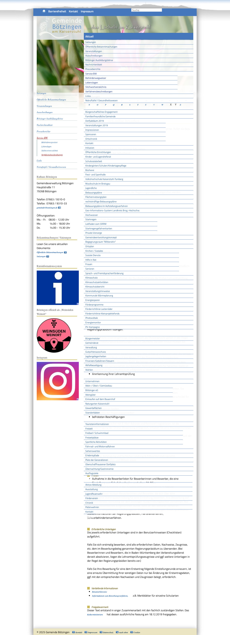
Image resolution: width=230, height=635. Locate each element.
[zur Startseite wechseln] (60, 38)
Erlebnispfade (92, 455)
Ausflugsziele (91, 473)
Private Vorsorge (93, 233)
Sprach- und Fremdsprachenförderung (104, 273)
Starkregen (90, 219)
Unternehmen (92, 381)
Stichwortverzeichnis (95, 87)
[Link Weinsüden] (56, 351)
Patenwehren (92, 507)
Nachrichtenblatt (93, 64)
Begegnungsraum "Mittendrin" (100, 241)
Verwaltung (91, 347)
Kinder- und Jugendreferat (98, 156)
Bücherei (89, 170)
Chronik (89, 502)
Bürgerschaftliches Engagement (101, 112)
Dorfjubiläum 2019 (94, 120)
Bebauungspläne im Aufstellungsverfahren (106, 206)
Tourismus (91, 418)
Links (88, 96)
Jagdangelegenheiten (95, 356)
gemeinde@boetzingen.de (47, 207)
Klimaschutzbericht (94, 286)
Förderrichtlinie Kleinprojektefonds (102, 313)
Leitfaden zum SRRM (95, 224)
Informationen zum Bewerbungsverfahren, (110, 595)
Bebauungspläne (93, 192)
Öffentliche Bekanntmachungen (101, 46)
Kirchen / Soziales (94, 251)
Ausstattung (91, 489)
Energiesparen (92, 300)
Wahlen (89, 369)
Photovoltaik (91, 318)
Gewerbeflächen (93, 408)
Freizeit (89, 428)
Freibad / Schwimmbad (96, 433)
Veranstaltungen (93, 51)
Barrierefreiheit (57, 11)
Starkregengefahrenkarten (98, 228)
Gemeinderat (91, 343)
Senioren (89, 268)
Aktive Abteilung (93, 484)
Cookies (137, 632)
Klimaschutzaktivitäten (96, 282)
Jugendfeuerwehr (94, 493)
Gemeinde (91, 106)
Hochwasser (91, 215)
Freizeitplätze (91, 437)
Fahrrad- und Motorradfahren (100, 446)
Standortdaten (92, 412)
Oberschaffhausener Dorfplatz (100, 464)
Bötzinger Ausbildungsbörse (99, 60)
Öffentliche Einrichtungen (98, 152)
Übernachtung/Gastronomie (99, 469)
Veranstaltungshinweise (97, 291)
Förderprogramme (94, 304)
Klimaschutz (91, 277)
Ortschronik (91, 139)
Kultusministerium (95, 614)
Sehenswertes (92, 451)
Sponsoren (90, 134)
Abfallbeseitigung (93, 365)
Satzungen (90, 42)
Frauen (88, 264)
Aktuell (89, 36)
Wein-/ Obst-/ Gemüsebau (98, 385)
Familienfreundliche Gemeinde (100, 116)
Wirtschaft (91, 375)
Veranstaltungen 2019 (96, 125)
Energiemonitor (93, 322)
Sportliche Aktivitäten (96, 442)
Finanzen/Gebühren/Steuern (99, 361)
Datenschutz (108, 632)
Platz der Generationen (96, 460)
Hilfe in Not (90, 259)
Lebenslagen (91, 82)
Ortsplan (89, 246)
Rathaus (90, 333)
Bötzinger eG (91, 390)
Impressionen (92, 130)
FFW (87, 479)
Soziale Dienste (93, 255)
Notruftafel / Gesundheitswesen (101, 100)
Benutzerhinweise (99, 591)
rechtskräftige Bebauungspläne (101, 201)
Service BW (91, 73)
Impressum (87, 11)
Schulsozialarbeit (93, 161)
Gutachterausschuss (95, 351)
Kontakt (73, 11)
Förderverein (91, 498)
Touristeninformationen (97, 424)
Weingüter (90, 394)
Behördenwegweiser (95, 78)
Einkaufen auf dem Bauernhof (100, 399)
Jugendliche (91, 188)
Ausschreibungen (94, 55)
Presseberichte (92, 69)
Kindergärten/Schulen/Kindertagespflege (105, 165)
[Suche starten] (161, 10)
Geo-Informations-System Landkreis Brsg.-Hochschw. (112, 210)
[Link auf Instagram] (59, 399)
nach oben (123, 632)
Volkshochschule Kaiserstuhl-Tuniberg (104, 179)
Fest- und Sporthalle (95, 174)
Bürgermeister (92, 338)
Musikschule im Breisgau (97, 183)
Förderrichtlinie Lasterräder (98, 309)
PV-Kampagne (92, 327)
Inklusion (89, 147)
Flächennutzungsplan (96, 197)
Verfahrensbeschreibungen (98, 91)
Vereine (89, 517)
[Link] (59, 304)
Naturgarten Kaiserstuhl (97, 403)
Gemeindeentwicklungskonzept (101, 237)
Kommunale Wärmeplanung (99, 295)
